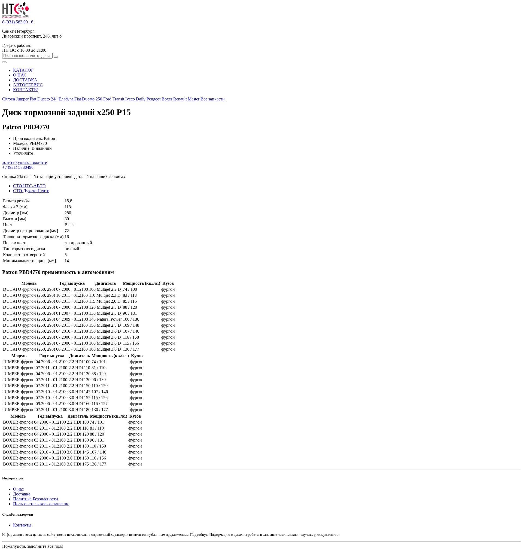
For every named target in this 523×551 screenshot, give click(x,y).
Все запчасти (212, 99)
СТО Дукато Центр (31, 190)
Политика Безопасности (35, 499)
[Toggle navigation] (4, 62)
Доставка (21, 494)
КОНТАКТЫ (25, 89)
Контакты (22, 525)
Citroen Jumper (15, 99)
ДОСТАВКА (25, 80)
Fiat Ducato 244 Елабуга (51, 99)
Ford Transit (113, 99)
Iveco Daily (135, 99)
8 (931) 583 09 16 (17, 22)
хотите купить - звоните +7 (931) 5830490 (24, 165)
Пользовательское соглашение (41, 503)
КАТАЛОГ (23, 70)
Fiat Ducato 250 (88, 99)
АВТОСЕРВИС (28, 84)
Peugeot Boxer (159, 99)
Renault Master (186, 99)
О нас (18, 489)
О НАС (20, 75)
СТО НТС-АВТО (29, 185)
